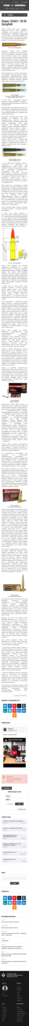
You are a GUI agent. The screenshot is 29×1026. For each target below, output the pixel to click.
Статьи (3, 944)
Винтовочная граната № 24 (9, 927)
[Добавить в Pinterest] (14, 706)
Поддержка (19, 1021)
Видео (3, 951)
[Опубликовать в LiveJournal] (10, 711)
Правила (19, 1007)
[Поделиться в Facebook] (10, 706)
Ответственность (20, 1011)
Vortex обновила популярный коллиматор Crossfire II (13, 962)
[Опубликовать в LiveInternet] (5, 711)
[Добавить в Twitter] (19, 706)
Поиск (16, 2)
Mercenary (10, 729)
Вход (3, 993)
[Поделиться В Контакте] (5, 706)
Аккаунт (25, 2)
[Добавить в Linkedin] (24, 711)
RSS (3, 1021)
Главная (4, 1007)
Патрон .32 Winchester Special (14, 829)
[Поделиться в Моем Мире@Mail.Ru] (19, 711)
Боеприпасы (4, 925)
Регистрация (6, 788)
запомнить (10, 804)
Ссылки (4, 1017)
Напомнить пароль (22, 809)
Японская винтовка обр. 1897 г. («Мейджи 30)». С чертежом (13, 934)
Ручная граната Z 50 (14, 860)
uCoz (22, 1017)
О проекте (4, 1009)
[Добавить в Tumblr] (24, 706)
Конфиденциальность (21, 1013)
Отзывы (4, 1015)
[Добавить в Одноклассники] (14, 715)
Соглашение (19, 1009)
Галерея (3, 938)
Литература (4, 931)
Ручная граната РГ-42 (14, 853)
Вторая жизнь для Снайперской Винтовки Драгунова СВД (13, 954)
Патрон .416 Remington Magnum (14, 822)
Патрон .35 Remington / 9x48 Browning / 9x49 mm (14, 845)
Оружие (3, 919)
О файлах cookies (20, 1015)
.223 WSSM (4, 941)
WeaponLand (3, 2)
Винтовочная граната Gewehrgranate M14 (14, 837)
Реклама (4, 1013)
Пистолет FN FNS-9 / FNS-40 (10, 922)
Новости (3, 959)
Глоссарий (19, 1000)
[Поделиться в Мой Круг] (14, 711)
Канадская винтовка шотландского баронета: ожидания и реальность (11, 947)
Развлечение (19, 1019)
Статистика (4, 1011)
